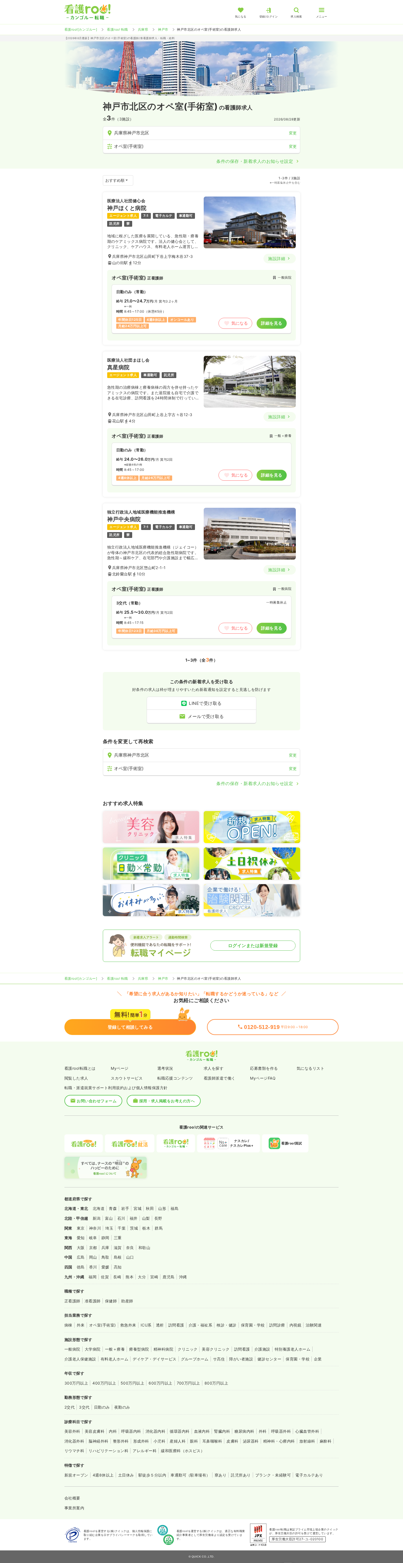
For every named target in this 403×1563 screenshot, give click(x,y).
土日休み (126, 1475)
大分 (142, 1276)
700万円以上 (188, 1383)
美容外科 (72, 1431)
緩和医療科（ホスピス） (183, 1450)
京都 (93, 1247)
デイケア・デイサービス (154, 1359)
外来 (81, 1325)
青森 (113, 1208)
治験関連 (314, 1325)
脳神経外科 (98, 1441)
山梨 (146, 1218)
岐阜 (93, 1237)
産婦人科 (178, 1441)
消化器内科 (155, 1431)
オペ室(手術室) (102, 1325)
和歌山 (144, 1247)
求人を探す (213, 1068)
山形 (162, 1208)
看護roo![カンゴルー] (80, 29)
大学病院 (93, 1349)
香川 (93, 1267)
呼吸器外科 (281, 1431)
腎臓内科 (222, 1431)
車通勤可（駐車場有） (190, 1475)
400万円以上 (104, 1383)
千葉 (122, 1228)
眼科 (194, 1441)
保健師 (111, 1301)
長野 (158, 1218)
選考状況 (165, 1068)
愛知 (81, 1237)
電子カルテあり (309, 1475)
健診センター (269, 1359)
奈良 (130, 1247)
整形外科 (121, 1441)
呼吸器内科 (131, 1431)
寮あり (220, 1475)
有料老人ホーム (114, 1359)
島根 (118, 1257)
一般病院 (72, 1349)
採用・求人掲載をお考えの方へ (167, 1100)
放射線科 (307, 1441)
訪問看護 (176, 1325)
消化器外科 (74, 1441)
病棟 (68, 1325)
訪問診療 (277, 1325)
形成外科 (141, 1441)
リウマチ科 (74, 1450)
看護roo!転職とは (80, 1068)
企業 (318, 1359)
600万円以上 (160, 1383)
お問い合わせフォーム (97, 1100)
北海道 (98, 1208)
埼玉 (109, 1228)
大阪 (81, 1247)
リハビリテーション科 (108, 1450)
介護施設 (262, 1349)
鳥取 (105, 1257)
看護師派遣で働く (219, 1078)
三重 (118, 1237)
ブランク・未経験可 (273, 1475)
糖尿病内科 (244, 1431)
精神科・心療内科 (279, 1441)
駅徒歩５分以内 (152, 1475)
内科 (113, 1431)
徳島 (81, 1267)
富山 (109, 1218)
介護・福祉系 (200, 1325)
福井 (134, 1218)
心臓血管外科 (307, 1431)
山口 (130, 1257)
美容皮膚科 (94, 1431)
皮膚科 (232, 1441)
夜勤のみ (122, 1407)
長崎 (117, 1276)
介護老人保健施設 (80, 1359)
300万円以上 (76, 1383)
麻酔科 (325, 1441)
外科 (263, 1431)
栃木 (146, 1228)
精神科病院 (163, 1349)
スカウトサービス (127, 1078)
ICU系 (146, 1325)
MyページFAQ (263, 1078)
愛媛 (105, 1267)
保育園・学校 (253, 1325)
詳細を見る (271, 323)
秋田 (150, 1208)
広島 (81, 1257)
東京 (81, 1228)
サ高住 (219, 1359)
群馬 (159, 1228)
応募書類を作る (264, 1068)
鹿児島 (168, 1276)
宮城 (137, 1208)
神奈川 (95, 1228)
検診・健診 (226, 1325)
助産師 (127, 1301)
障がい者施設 (241, 1359)
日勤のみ (102, 1407)
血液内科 (202, 1431)
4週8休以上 (103, 1475)
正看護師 (72, 1301)
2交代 (69, 1407)
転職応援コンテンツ (175, 1078)
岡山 (93, 1257)
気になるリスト (310, 1068)
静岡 (105, 1237)
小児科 (159, 1441)
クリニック (187, 1349)
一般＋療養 (115, 1349)
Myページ (119, 1068)
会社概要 (72, 1498)
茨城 (134, 1228)
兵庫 (105, 1247)
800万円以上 (216, 1383)
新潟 (97, 1218)
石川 (121, 1218)
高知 (118, 1267)
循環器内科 (179, 1431)
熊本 (130, 1276)
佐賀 (105, 1276)
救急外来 (128, 1325)
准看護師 (93, 1301)
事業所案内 (74, 1508)
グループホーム (195, 1359)
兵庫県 (143, 29)
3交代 (84, 1407)
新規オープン (76, 1475)
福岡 (93, 1276)
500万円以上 (132, 1383)
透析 (160, 1325)
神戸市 (163, 29)
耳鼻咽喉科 (212, 1441)
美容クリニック (215, 1349)
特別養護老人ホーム (292, 1349)
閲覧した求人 (76, 1078)
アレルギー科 (145, 1450)
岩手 (125, 1208)
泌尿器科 (251, 1441)
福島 (174, 1208)
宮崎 (154, 1276)
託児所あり (241, 1475)
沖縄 (183, 1276)
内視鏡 (295, 1325)
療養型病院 (139, 1349)
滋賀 (118, 1247)
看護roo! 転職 (117, 29)
